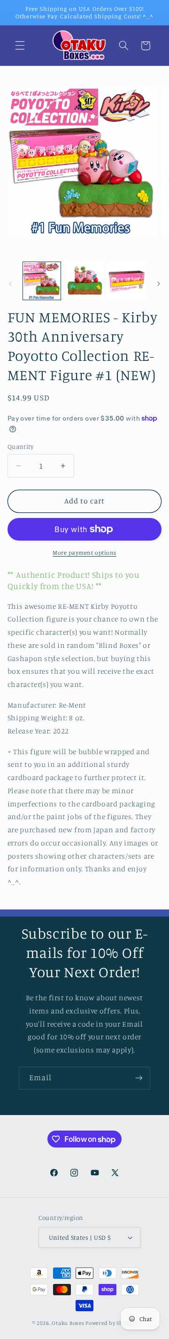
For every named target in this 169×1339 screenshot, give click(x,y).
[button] (20, 45)
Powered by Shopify (111, 1323)
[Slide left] (10, 283)
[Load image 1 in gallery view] (42, 281)
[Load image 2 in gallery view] (84, 281)
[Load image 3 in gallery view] (127, 281)
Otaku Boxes (68, 1323)
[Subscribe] (139, 1078)
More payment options (84, 552)
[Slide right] (158, 283)
